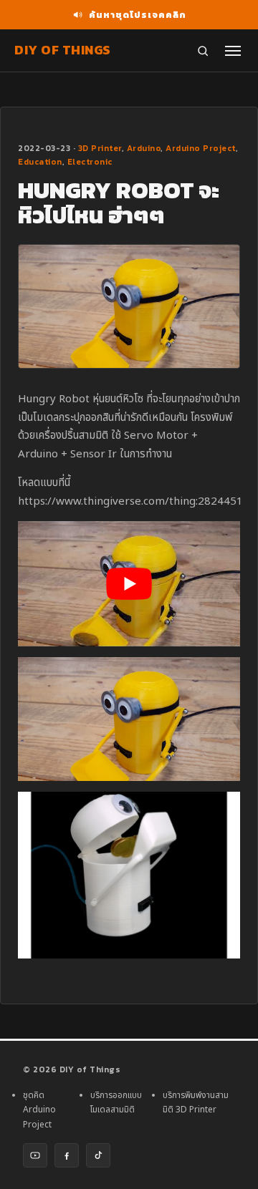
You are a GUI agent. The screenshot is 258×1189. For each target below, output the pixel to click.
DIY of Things (62, 49)
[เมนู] (233, 51)
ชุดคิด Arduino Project (39, 1110)
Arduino (144, 148)
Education (40, 161)
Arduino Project (201, 148)
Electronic (90, 161)
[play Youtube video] (129, 583)
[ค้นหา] (203, 51)
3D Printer (100, 148)
